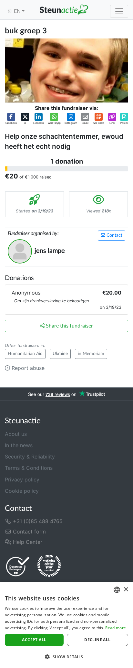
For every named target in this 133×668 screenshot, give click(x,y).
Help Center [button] (26, 542)
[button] (11, 119)
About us (16, 434)
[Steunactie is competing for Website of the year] (49, 566)
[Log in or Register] (9, 11)
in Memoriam (91, 353)
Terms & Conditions (29, 468)
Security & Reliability (30, 456)
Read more (115, 627)
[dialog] (66, 625)
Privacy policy (22, 479)
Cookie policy (22, 491)
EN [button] (18, 11)
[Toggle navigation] (119, 11)
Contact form (28, 531)
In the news (19, 445)
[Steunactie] (64, 10)
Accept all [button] (34, 639)
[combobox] (117, 590)
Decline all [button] (97, 639)
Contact (113, 235)
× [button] (125, 589)
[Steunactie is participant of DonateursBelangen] (18, 566)
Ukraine (60, 353)
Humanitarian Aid (25, 353)
